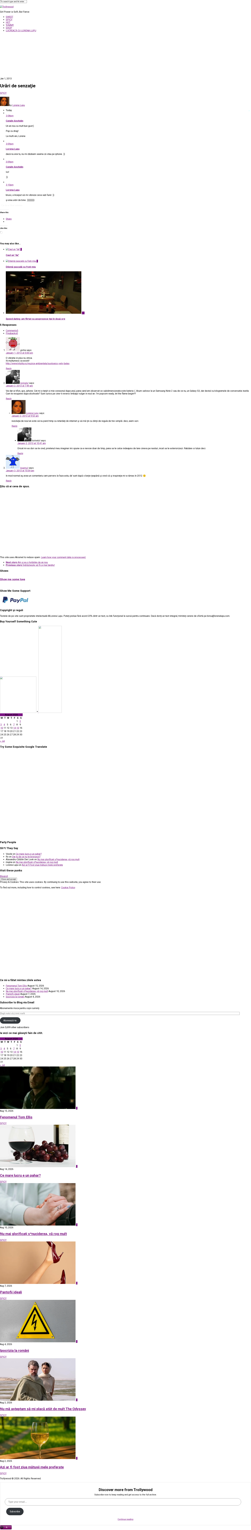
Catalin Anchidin (14, 120)
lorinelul (24, 383)
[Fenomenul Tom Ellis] (38, 1108)
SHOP (9, 28)
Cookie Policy (68, 887)
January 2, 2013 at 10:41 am (31, 443)
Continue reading (125, 1519)
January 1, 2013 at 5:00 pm (19, 353)
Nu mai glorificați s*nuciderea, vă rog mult (58, 859)
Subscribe (15, 1511)
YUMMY (10, 25)
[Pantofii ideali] (38, 1283)
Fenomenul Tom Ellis (16, 985)
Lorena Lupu (18, 105)
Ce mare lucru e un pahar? (29, 854)
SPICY (9, 19)
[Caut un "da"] (13, 249)
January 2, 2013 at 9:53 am (25, 416)
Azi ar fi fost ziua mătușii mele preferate (42, 865)
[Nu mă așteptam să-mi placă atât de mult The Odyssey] (38, 1399)
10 (1, 728)
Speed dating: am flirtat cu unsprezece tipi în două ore (35, 319)
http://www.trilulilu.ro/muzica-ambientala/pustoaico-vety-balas (37, 363)
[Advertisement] (125, 54)
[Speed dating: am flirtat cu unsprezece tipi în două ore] (44, 313)
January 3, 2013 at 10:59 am (20, 470)
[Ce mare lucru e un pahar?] (38, 1166)
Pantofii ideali (13, 994)
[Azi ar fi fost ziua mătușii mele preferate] (38, 1458)
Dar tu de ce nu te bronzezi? (26, 856)
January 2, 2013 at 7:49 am (19, 385)
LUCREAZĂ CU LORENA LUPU (21, 30)
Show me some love (12, 579)
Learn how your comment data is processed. (63, 557)
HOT (8, 22)
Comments (12, 330)
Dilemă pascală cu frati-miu (21, 267)
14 (14, 728)
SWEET (9, 16)
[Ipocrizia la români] (38, 1341)
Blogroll (4, 876)
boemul (24, 468)
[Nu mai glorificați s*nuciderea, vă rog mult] (38, 1224)
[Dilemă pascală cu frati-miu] (21, 261)
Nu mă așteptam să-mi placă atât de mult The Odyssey (43, 1409)
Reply (9, 368)
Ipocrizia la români (15, 996)
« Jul (2, 741)
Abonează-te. (10, 1020)
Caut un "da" (12, 255)
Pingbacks (12, 333)
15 (17, 728)
